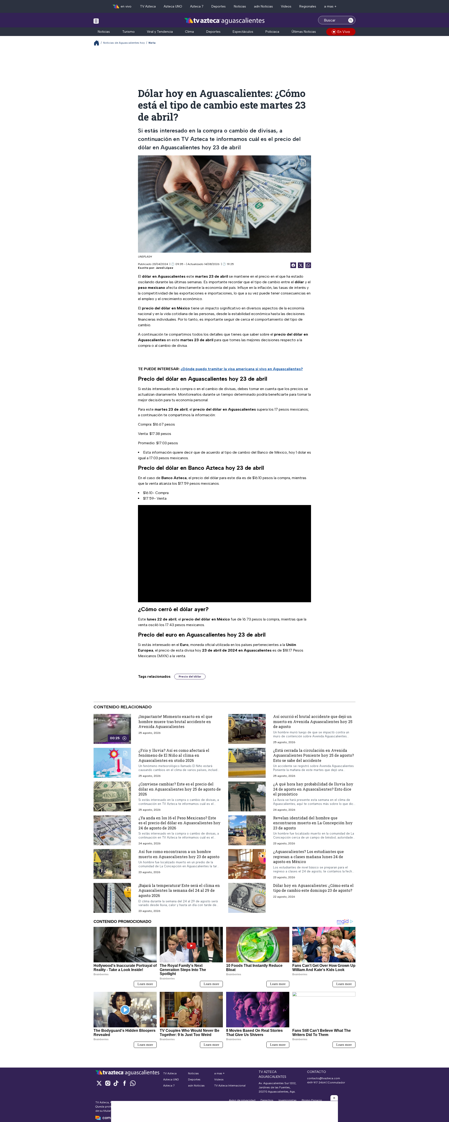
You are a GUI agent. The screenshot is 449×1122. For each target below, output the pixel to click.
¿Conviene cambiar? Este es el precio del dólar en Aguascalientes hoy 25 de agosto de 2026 (179, 788)
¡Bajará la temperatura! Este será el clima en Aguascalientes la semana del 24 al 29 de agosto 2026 (179, 890)
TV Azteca (148, 6)
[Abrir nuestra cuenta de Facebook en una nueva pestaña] (124, 1083)
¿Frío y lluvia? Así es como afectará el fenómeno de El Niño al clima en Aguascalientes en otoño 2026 (173, 755)
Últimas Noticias (304, 32)
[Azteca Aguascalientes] (224, 21)
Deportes (218, 6)
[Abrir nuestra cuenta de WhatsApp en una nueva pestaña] (133, 1083)
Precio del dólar (190, 676)
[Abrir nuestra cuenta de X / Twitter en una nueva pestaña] (99, 1083)
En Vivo (343, 31)
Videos (286, 6)
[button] (334, 1098)
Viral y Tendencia (160, 32)
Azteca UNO (173, 6)
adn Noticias (263, 6)
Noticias (240, 6)
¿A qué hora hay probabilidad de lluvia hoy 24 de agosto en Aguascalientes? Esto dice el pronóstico (313, 788)
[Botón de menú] (96, 21)
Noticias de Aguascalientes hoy (124, 42)
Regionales (307, 6)
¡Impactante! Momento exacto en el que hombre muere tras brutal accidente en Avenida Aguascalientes (175, 721)
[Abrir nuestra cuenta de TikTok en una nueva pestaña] (116, 1083)
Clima (189, 32)
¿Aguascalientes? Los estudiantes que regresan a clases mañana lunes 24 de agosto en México (308, 856)
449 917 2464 (316, 1082)
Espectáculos (243, 32)
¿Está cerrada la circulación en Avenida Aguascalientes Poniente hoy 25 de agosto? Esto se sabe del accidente (313, 755)
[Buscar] (350, 20)
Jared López (164, 267)
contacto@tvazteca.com (323, 1078)
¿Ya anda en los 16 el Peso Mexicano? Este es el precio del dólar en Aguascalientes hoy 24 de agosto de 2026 (179, 822)
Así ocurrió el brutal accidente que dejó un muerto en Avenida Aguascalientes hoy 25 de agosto (312, 721)
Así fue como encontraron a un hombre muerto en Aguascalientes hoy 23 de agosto (178, 854)
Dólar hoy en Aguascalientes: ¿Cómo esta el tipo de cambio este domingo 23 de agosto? (313, 888)
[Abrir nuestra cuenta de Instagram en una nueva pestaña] (107, 1083)
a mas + (330, 6)
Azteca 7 (196, 6)
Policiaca (272, 32)
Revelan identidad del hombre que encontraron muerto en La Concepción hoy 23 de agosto (313, 822)
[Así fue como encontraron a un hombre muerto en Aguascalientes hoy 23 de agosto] (112, 864)
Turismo (128, 32)
